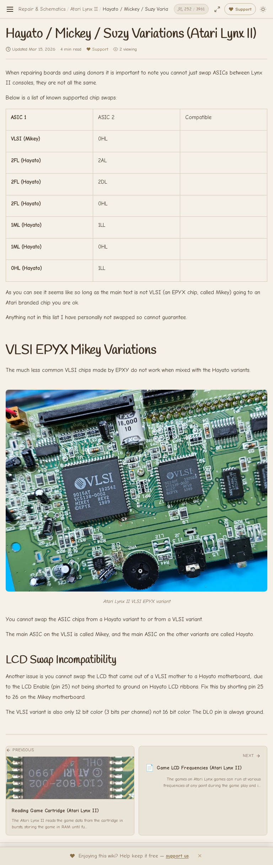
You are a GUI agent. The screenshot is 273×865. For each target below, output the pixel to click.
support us (177, 856)
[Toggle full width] (217, 9)
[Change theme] (263, 9)
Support (100, 49)
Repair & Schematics (41, 9)
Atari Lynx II (84, 9)
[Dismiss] (200, 856)
